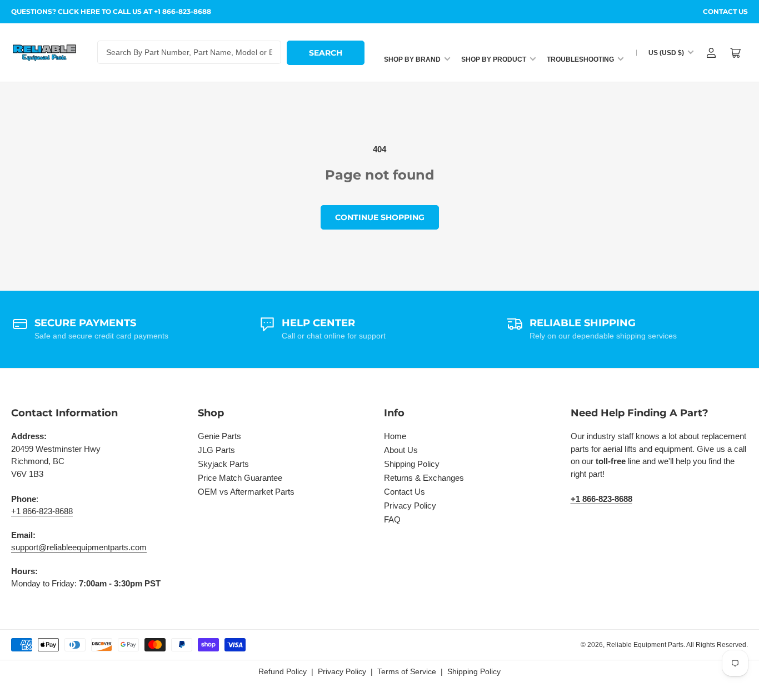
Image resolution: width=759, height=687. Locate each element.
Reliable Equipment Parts (644, 645)
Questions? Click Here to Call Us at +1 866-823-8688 (111, 11)
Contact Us (725, 11)
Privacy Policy (410, 505)
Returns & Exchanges (424, 477)
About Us (401, 450)
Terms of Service (406, 671)
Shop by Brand (412, 59)
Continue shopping (380, 217)
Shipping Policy (412, 464)
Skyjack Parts (223, 464)
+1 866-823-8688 (42, 511)
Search (325, 53)
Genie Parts (219, 436)
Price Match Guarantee (240, 477)
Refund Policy (282, 671)
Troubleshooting (580, 59)
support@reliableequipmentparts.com (79, 547)
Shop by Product (493, 59)
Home (395, 436)
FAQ (392, 519)
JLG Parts (216, 450)
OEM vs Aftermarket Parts (246, 491)
